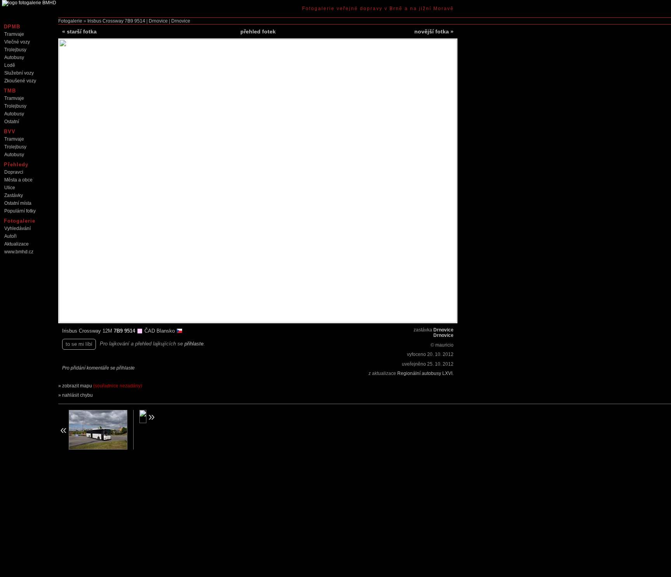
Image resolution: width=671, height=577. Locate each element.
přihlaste (193, 344)
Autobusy (14, 57)
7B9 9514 (135, 21)
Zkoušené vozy (20, 81)
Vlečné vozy (17, 42)
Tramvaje (14, 34)
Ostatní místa (17, 203)
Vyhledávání (17, 228)
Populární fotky (20, 211)
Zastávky (13, 195)
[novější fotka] (172, 416)
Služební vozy (19, 73)
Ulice (9, 187)
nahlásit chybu (77, 395)
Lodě (9, 65)
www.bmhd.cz (18, 252)
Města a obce (18, 180)
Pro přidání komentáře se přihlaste (98, 368)
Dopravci (13, 172)
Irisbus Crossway (105, 21)
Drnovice (158, 21)
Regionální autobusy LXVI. (425, 373)
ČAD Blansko (160, 331)
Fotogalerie (70, 21)
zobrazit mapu (102, 386)
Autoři (10, 236)
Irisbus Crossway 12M (88, 331)
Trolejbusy (15, 49)
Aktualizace (16, 244)
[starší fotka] (92, 430)
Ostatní (11, 121)
